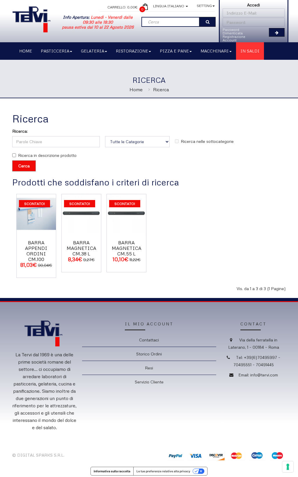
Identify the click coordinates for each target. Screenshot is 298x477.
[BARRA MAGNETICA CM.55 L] (126, 213)
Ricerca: (20, 131)
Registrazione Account (234, 38)
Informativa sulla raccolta (112, 471)
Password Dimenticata (233, 31)
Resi (149, 367)
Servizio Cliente (149, 381)
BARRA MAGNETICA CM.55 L (126, 248)
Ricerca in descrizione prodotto (47, 155)
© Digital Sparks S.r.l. (38, 455)
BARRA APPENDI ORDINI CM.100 (36, 251)
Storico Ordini (149, 353)
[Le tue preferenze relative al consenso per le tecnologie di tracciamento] (287, 466)
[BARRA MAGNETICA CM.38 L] (81, 213)
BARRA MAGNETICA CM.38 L (81, 248)
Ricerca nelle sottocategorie (207, 141)
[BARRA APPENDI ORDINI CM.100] (36, 213)
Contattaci (149, 339)
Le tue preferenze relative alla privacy (163, 471)
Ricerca (161, 89)
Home (136, 89)
